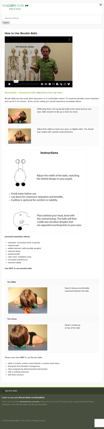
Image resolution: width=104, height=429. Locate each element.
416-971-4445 (11, 391)
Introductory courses (30, 401)
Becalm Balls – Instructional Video (20, 93)
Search (6, 23)
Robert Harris (47, 93)
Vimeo (60, 93)
